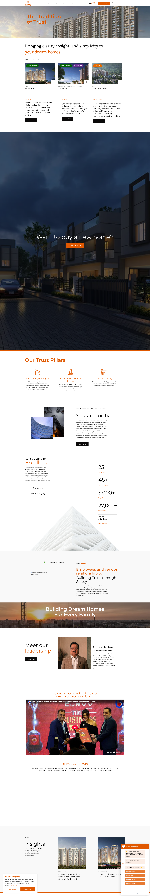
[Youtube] (90, 3)
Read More (96, 669)
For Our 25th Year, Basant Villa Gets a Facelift (110, 875)
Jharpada (27, 86)
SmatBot (137, 893)
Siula (93, 86)
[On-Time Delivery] (104, 372)
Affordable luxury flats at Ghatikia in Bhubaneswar (70, 86)
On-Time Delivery (104, 378)
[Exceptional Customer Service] (71, 372)
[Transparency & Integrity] (37, 372)
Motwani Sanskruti (100, 89)
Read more (31, 120)
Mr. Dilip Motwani (104, 647)
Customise (12, 889)
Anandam (63, 89)
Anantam (29, 89)
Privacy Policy (13, 885)
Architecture (101, 871)
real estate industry (39, 467)
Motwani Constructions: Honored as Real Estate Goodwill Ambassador (69, 876)
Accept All (28, 889)
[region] (20, 883)
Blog (64, 871)
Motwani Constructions (132, 846)
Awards (60, 871)
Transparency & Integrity (37, 378)
